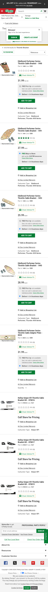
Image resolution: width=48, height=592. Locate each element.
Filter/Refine (8, 52)
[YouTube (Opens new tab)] (33, 563)
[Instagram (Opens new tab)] (24, 563)
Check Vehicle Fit (28, 75)
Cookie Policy (25, 584)
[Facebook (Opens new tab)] (5, 563)
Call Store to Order (27, 91)
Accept (26, 588)
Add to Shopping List (28, 108)
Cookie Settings (17, 588)
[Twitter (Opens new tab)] (15, 563)
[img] (39, 29)
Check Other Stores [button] (38, 91)
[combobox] (30, 11)
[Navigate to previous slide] (3, 4)
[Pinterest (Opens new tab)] (42, 563)
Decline (34, 588)
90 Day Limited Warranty (26, 112)
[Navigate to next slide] (44, 4)
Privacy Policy (38, 584)
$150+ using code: (24, 4)
